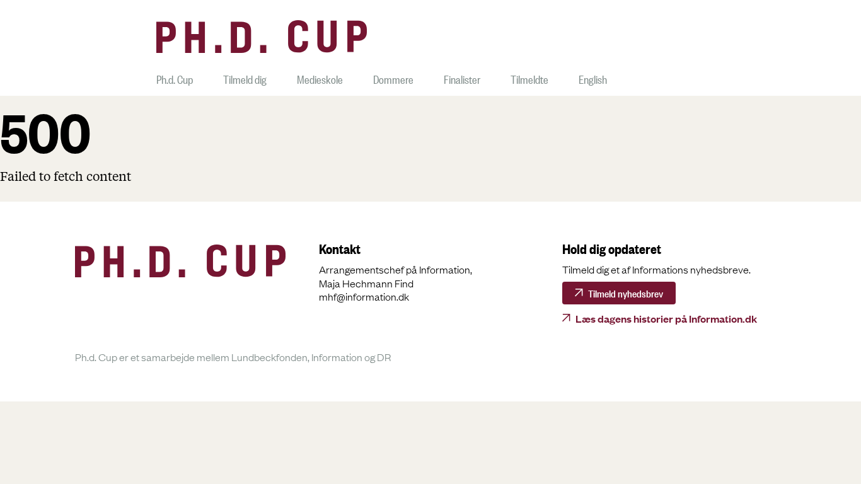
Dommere (393, 77)
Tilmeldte (529, 77)
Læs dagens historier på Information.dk (666, 318)
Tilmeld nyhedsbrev (625, 292)
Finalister (462, 77)
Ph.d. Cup (174, 77)
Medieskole (320, 77)
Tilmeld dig (245, 77)
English (593, 77)
